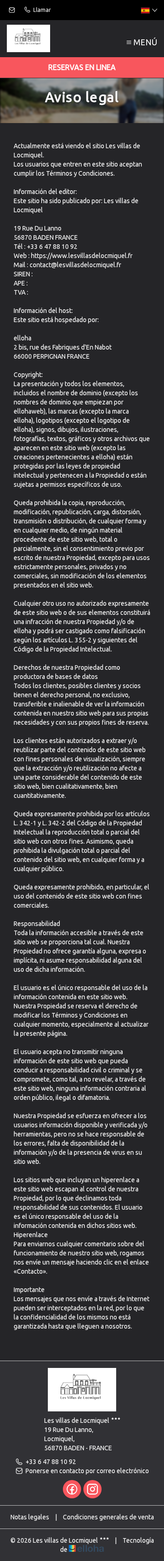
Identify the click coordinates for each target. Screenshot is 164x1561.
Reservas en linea (82, 67)
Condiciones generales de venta (108, 1517)
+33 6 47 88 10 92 (51, 1461)
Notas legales (29, 1517)
